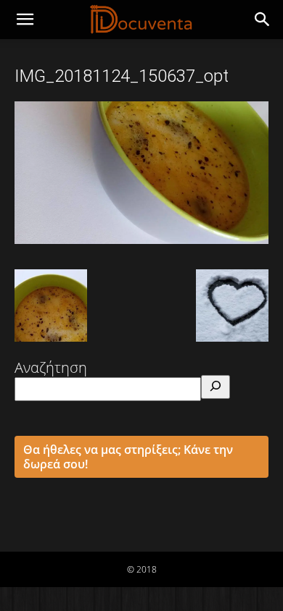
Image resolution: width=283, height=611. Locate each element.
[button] (262, 19)
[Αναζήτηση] (215, 387)
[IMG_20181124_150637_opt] (141, 239)
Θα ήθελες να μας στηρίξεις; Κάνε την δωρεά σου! (128, 457)
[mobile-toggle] (24, 19)
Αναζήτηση (51, 367)
